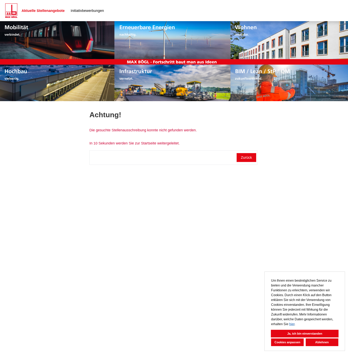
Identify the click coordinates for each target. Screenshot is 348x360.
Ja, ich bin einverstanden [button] (304, 333)
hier (291, 324)
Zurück (246, 158)
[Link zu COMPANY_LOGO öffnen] (11, 10)
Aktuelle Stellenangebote (43, 11)
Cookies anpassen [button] (287, 342)
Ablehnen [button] (322, 342)
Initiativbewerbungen (87, 11)
